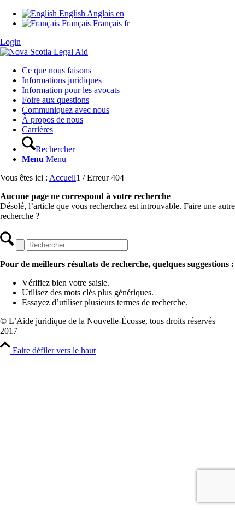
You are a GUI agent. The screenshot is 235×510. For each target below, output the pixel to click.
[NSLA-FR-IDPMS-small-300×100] (44, 51)
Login (10, 42)
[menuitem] (128, 71)
